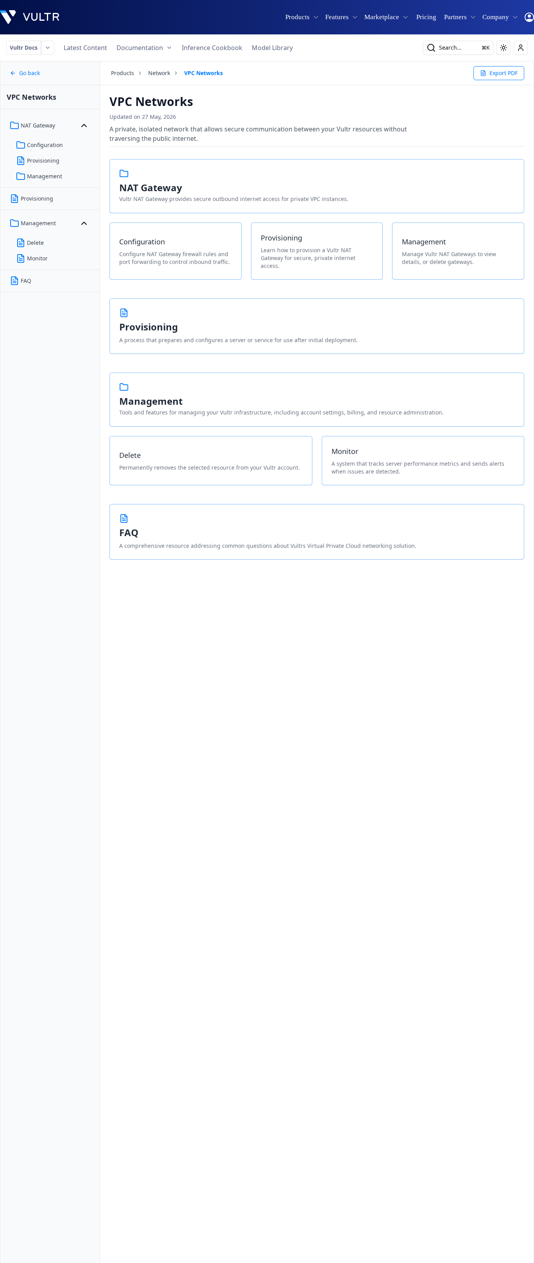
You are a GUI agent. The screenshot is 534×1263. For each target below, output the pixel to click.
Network (159, 73)
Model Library (272, 47)
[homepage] (29, 17)
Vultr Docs (24, 47)
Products (122, 73)
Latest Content (85, 47)
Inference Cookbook (212, 47)
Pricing (426, 17)
